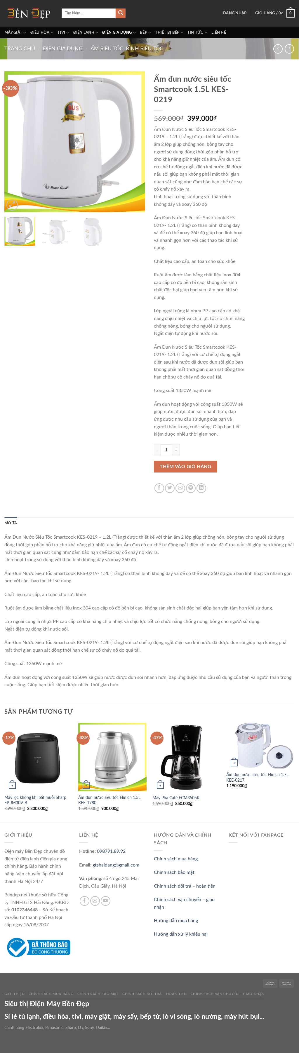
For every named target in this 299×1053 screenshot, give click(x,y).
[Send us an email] (95, 901)
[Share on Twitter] (170, 488)
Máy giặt (13, 32)
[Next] (135, 141)
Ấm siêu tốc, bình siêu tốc (127, 49)
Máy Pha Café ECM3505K (175, 798)
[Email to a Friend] (180, 488)
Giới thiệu (14, 994)
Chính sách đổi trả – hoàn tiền (184, 886)
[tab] (10, 523)
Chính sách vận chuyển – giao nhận (228, 994)
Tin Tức (195, 32)
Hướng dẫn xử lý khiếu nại (181, 934)
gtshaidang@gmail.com (116, 865)
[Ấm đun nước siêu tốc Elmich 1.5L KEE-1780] (112, 757)
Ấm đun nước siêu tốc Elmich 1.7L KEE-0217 (257, 778)
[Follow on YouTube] (105, 901)
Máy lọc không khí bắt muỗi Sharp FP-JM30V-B (35, 800)
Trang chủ (19, 49)
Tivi (61, 32)
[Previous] (14, 141)
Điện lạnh (83, 32)
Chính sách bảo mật (174, 872)
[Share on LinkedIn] (201, 488)
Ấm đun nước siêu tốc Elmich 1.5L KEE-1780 (109, 800)
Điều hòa (40, 32)
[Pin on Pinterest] (191, 488)
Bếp (143, 32)
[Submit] (121, 13)
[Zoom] (12, 205)
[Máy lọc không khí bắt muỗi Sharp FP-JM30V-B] (38, 757)
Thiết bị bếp (167, 32)
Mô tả (10, 523)
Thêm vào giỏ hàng (185, 466)
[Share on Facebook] (159, 488)
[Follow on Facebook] (84, 901)
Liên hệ (218, 32)
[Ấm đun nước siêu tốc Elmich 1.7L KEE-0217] (260, 745)
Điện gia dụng (117, 32)
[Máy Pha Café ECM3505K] (186, 757)
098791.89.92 (111, 851)
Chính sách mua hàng (176, 859)
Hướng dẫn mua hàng (176, 920)
